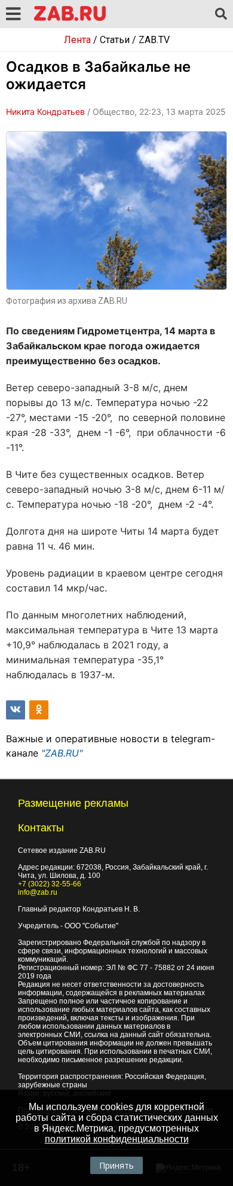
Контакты (41, 828)
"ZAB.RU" (61, 753)
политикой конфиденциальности (117, 1139)
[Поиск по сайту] (221, 14)
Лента (77, 39)
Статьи (115, 39)
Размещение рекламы (73, 803)
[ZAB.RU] (70, 19)
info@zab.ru (37, 892)
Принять (116, 1165)
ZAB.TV (154, 39)
